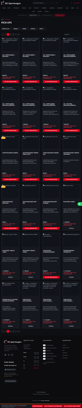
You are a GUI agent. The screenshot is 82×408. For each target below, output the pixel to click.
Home (4, 8)
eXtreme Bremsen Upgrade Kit (68, 251)
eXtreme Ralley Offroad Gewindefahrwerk (10, 300)
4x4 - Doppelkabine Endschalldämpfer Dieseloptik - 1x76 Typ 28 (70, 55)
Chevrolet (16, 8)
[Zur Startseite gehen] (10, 3)
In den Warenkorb (10, 81)
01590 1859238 (9, 362)
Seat (33, 11)
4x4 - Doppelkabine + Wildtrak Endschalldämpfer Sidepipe (29, 55)
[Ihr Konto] (71, 3)
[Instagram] (5, 355)
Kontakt (64, 345)
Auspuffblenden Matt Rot (30, 202)
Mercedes (60, 8)
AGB (63, 350)
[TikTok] (12, 355)
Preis (41, 28)
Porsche (36, 8)
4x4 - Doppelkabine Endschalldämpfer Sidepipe (8, 104)
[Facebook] (8, 355)
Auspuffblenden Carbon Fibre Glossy (30, 153)
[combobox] (43, 3)
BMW (72, 8)
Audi (67, 8)
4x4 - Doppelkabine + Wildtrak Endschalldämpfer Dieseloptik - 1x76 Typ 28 (9, 55)
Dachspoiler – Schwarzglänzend (49, 251)
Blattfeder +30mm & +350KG (8, 251)
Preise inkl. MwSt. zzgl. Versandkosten (8, 77)
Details (71, 228)
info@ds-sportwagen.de (10, 365)
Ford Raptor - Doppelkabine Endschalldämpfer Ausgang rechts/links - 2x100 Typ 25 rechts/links (30, 300)
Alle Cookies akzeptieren (72, 406)
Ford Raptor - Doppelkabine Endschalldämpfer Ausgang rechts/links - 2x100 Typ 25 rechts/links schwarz (51, 300)
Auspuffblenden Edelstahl (7, 202)
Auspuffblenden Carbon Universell (71, 153)
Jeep (30, 8)
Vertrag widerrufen (10, 381)
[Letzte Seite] (18, 34)
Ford (8, 8)
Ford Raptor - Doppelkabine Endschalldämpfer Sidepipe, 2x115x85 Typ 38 (70, 300)
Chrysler (51, 8)
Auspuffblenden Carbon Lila (51, 153)
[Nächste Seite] (16, 34)
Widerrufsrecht (66, 347)
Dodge (24, 8)
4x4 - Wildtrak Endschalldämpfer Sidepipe (69, 104)
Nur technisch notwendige (53, 406)
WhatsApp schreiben (11, 369)
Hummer (44, 8)
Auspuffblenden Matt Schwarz (50, 202)
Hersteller (5, 28)
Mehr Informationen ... (19, 406)
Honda (40, 11)
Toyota (46, 11)
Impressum (65, 357)
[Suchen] (56, 3)
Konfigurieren (37, 406)
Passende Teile (59, 15)
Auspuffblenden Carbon (10, 153)
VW (77, 8)
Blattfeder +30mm (69, 201)
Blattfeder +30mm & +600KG (29, 251)
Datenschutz (65, 355)
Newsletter (65, 352)
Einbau (16, 28)
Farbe (24, 28)
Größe (33, 28)
